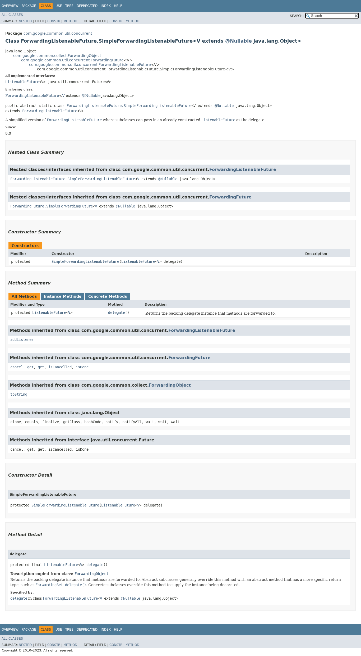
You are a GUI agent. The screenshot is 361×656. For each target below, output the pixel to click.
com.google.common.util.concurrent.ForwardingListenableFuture (90, 64)
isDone (82, 367)
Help (118, 6)
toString (18, 394)
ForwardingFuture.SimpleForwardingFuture (51, 206)
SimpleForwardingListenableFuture (85, 261)
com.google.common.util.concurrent (58, 33)
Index (106, 6)
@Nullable (238, 41)
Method (70, 21)
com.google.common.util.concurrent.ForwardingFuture (72, 60)
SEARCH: (297, 16)
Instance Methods (62, 296)
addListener (22, 339)
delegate (116, 312)
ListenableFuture (22, 82)
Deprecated (87, 6)
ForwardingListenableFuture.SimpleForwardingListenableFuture (129, 105)
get (30, 367)
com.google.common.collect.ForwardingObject (57, 55)
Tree (69, 6)
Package (29, 6)
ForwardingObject (170, 385)
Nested (25, 21)
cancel (16, 367)
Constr (53, 21)
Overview (10, 6)
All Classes (12, 15)
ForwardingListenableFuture (32, 95)
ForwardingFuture (230, 197)
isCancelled (60, 367)
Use (58, 6)
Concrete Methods (107, 296)
